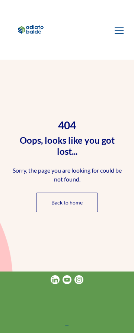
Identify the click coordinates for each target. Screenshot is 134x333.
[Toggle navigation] (119, 29)
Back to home (67, 202)
